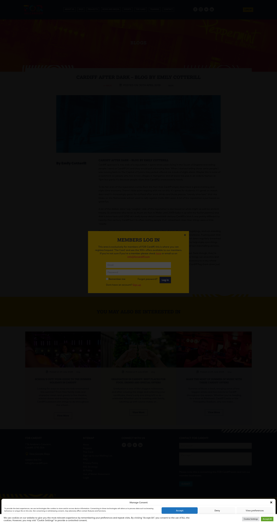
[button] (271, 502)
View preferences (255, 510)
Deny (217, 510)
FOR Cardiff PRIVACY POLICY (15, 519)
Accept (179, 510)
